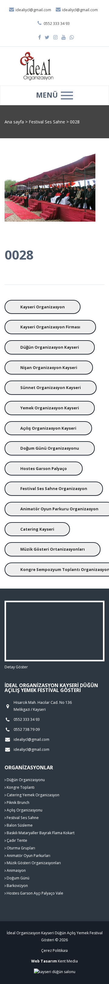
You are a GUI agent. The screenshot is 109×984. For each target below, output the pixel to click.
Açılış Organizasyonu (24, 810)
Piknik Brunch (17, 802)
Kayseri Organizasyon (42, 307)
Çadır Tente (16, 840)
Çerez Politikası (54, 950)
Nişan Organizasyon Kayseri (48, 367)
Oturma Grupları (20, 848)
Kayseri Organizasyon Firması (50, 327)
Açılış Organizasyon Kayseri (48, 428)
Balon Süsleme (19, 825)
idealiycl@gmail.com (33, 9)
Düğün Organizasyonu (25, 779)
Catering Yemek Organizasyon (32, 795)
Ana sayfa (14, 122)
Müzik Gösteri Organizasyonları (33, 862)
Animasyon (16, 870)
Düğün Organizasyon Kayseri (49, 347)
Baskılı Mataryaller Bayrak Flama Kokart (40, 832)
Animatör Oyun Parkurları (28, 855)
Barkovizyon (17, 885)
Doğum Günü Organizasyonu (49, 448)
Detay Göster (16, 667)
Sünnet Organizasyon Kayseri (50, 387)
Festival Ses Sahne (47, 122)
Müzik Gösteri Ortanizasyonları (52, 549)
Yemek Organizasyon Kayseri (49, 408)
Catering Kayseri (37, 529)
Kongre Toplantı (20, 787)
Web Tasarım (44, 961)
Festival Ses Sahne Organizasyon (53, 488)
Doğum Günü (17, 878)
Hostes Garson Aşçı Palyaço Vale (34, 893)
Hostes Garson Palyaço (43, 468)
